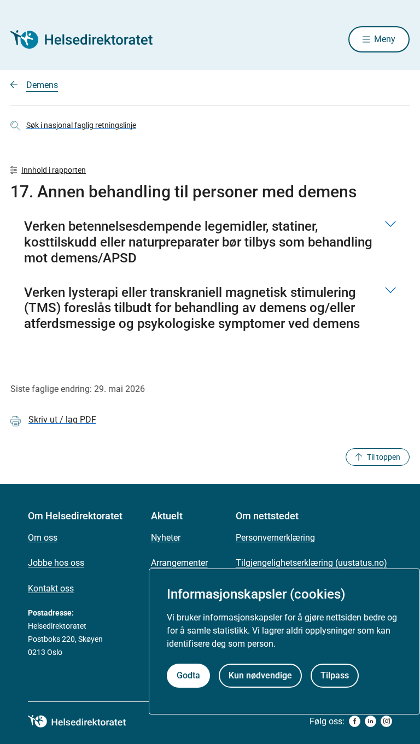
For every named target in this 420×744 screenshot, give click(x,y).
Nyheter (165, 537)
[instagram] (386, 721)
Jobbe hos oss (56, 563)
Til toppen (383, 457)
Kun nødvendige (260, 675)
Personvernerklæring (275, 537)
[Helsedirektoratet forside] (89, 39)
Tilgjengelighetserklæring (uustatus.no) (311, 563)
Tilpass (334, 675)
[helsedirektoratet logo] (85, 721)
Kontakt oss (51, 588)
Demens (42, 85)
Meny (384, 39)
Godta (188, 675)
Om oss (42, 537)
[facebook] (354, 721)
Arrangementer (179, 563)
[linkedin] (370, 721)
